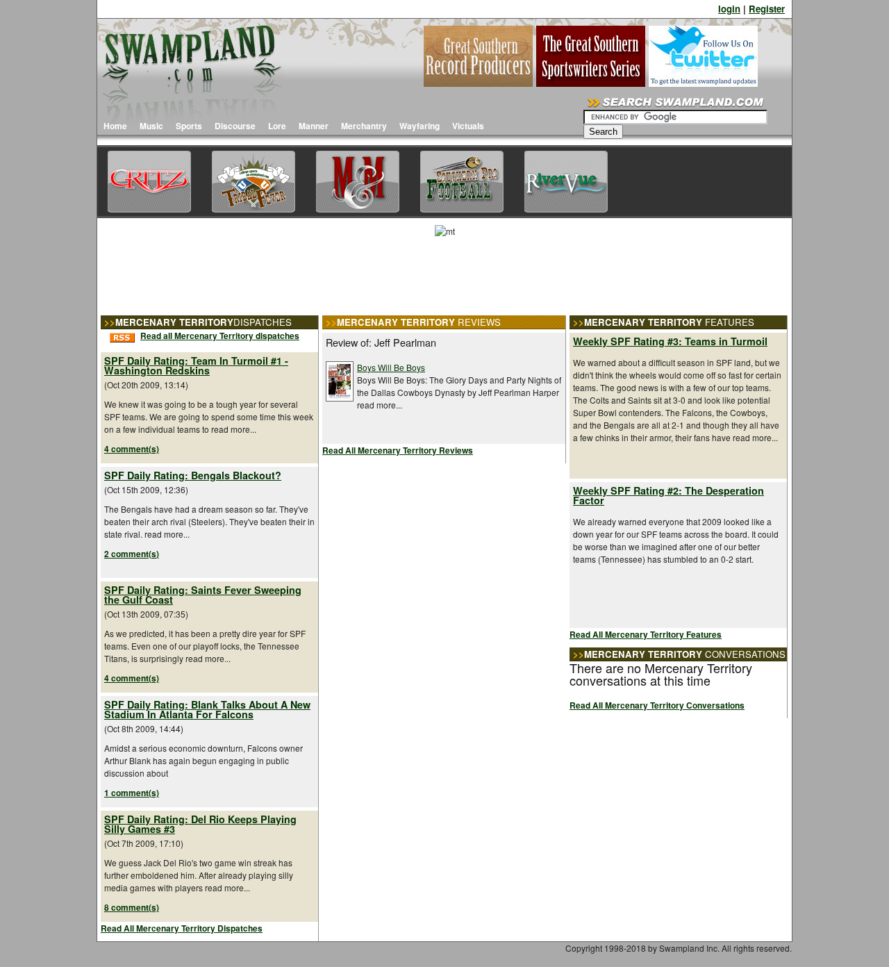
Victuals (468, 125)
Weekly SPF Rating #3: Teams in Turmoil (670, 341)
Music (151, 125)
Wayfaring (419, 125)
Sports (189, 125)
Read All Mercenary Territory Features (646, 634)
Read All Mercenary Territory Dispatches (182, 928)
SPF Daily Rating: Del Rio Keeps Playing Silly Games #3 (200, 824)
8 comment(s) (131, 907)
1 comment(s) (131, 792)
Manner (314, 125)
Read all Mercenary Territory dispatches (219, 335)
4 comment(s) (131, 449)
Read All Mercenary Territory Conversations (657, 705)
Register (767, 8)
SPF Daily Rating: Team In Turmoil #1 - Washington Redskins (196, 365)
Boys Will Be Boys (391, 367)
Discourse (235, 125)
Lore (277, 125)
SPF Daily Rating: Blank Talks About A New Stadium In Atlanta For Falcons (207, 709)
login (729, 8)
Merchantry (364, 125)
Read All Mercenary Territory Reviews (397, 450)
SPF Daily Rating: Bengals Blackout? (192, 475)
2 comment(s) (131, 553)
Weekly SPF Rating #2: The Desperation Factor (668, 495)
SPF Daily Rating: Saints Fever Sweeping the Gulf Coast (202, 594)
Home (115, 125)
